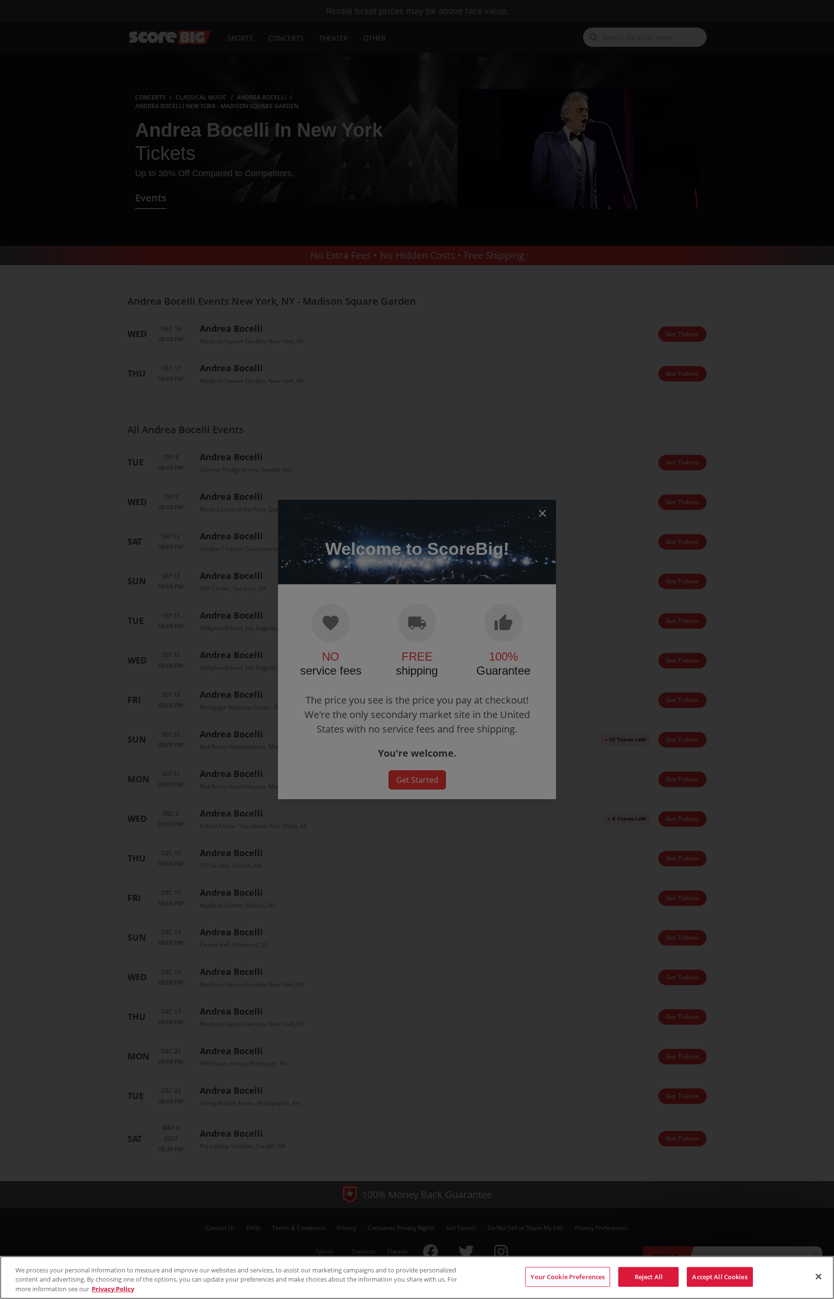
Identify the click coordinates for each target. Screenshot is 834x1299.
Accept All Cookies (719, 1276)
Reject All (649, 1276)
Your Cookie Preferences (567, 1276)
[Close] (818, 1276)
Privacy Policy (113, 1289)
